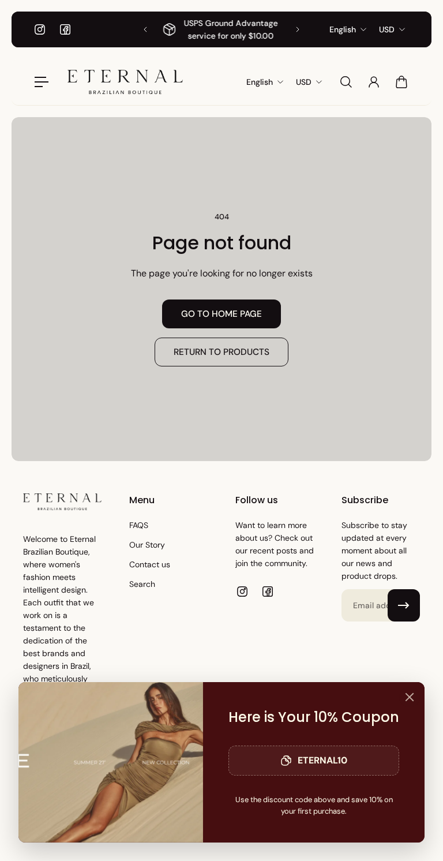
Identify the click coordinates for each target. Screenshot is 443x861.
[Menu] (41, 82)
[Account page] (374, 82)
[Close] (409, 697)
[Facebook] (65, 29)
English (342, 29)
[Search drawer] (346, 82)
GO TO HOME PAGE (221, 314)
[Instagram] (39, 29)
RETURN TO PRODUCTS (221, 352)
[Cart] (401, 82)
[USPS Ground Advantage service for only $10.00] (221, 29)
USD (387, 29)
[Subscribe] (404, 605)
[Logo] (125, 82)
